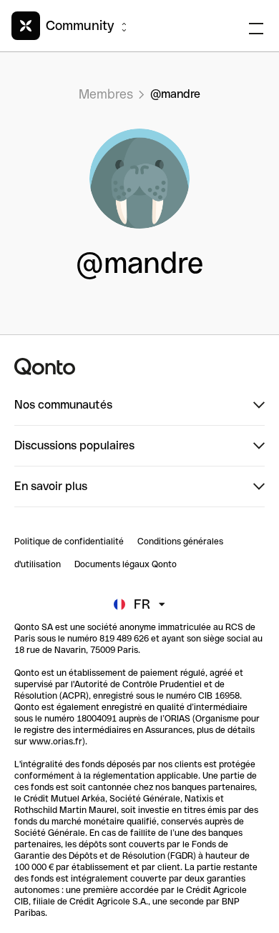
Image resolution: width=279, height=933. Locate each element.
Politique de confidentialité (69, 542)
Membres (106, 93)
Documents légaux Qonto (125, 564)
